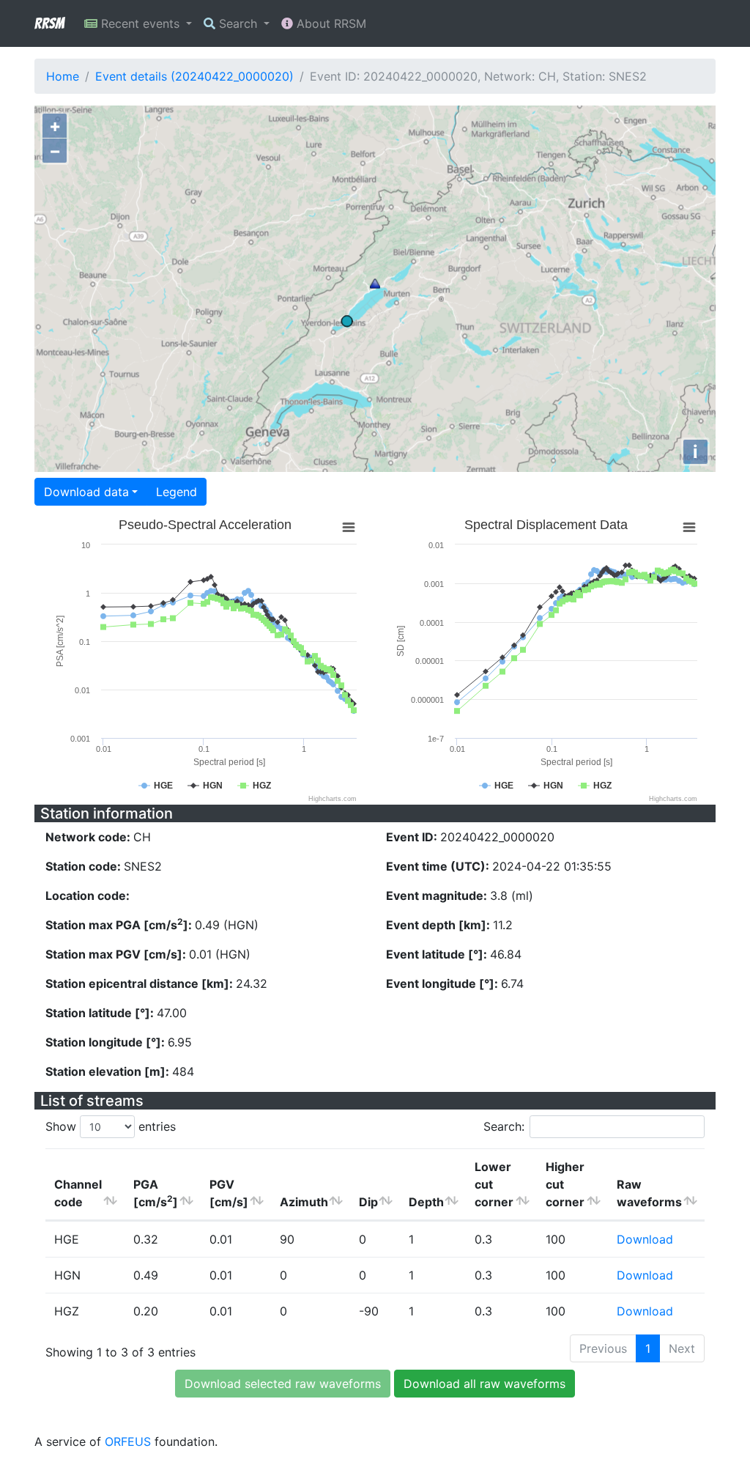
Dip (368, 1202)
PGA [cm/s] (155, 1193)
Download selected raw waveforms (283, 1383)
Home (62, 76)
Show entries (110, 1126)
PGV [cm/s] (228, 1193)
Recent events (140, 23)
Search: (503, 1126)
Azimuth (304, 1202)
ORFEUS (128, 1441)
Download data (86, 491)
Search (238, 23)
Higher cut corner (565, 1184)
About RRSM (329, 23)
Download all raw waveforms (484, 1383)
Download (645, 1239)
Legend (176, 491)
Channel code (78, 1193)
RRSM (49, 23)
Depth (426, 1202)
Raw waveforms (649, 1193)
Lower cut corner (494, 1184)
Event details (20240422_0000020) (194, 76)
